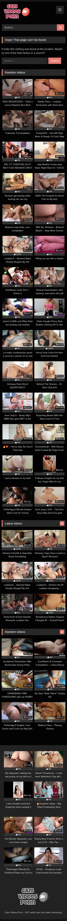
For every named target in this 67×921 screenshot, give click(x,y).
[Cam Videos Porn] (27, 12)
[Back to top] (56, 911)
